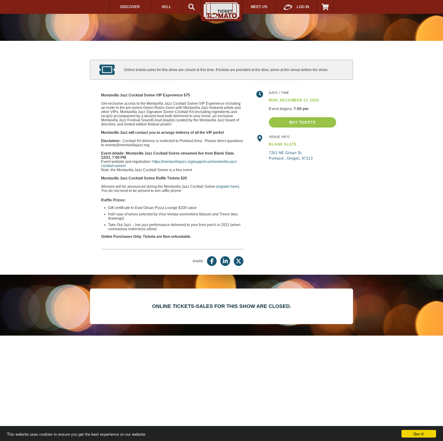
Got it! (418, 434)
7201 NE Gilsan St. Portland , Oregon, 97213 (291, 155)
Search (192, 7)
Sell (166, 7)
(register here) (227, 186)
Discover (130, 7)
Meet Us (259, 7)
